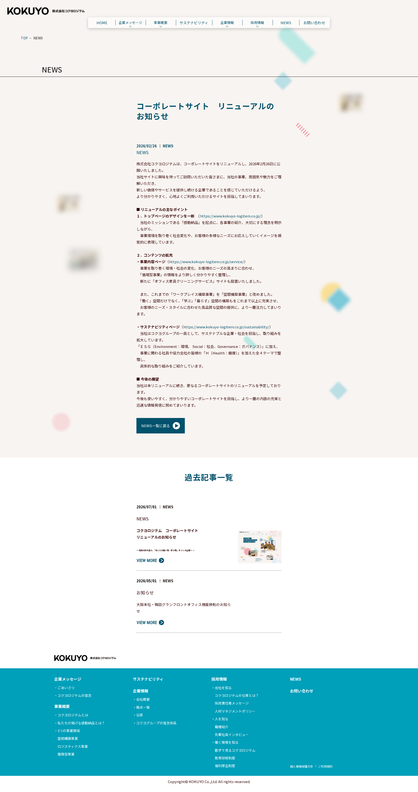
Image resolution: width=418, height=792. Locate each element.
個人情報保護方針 (301, 766)
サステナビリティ (193, 22)
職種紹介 (221, 726)
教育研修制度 (225, 758)
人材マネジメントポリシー (235, 711)
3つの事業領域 (69, 730)
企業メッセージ (130, 22)
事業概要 (160, 22)
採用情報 (257, 22)
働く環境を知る (227, 742)
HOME (102, 22)
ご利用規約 (325, 766)
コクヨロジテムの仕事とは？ (237, 695)
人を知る (221, 718)
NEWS (286, 22)
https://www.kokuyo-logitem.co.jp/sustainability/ (226, 326)
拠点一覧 (143, 707)
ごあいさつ (66, 687)
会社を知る (223, 687)
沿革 (139, 715)
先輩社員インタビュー (232, 734)
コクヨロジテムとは (73, 715)
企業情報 (227, 22)
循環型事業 (66, 754)
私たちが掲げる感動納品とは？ (81, 722)
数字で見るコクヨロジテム (235, 750)
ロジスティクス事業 (73, 746)
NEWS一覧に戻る (155, 425)
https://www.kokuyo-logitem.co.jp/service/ (206, 261)
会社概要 (143, 699)
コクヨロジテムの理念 (74, 695)
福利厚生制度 (225, 765)
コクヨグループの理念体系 (156, 722)
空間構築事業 (68, 738)
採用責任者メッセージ (232, 703)
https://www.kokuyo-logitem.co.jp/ (230, 215)
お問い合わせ (314, 22)
